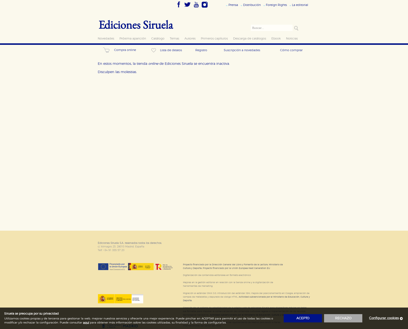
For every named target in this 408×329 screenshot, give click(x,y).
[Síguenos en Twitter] (187, 8)
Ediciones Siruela (136, 24)
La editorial (300, 5)
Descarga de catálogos (249, 38)
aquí (86, 322)
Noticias (292, 38)
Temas (174, 38)
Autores (190, 38)
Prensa (233, 5)
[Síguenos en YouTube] (196, 8)
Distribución (252, 5)
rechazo (343, 318)
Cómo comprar (291, 50)
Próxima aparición (132, 38)
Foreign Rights (276, 5)
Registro (201, 50)
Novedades (106, 38)
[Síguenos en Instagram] (204, 8)
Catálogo (157, 38)
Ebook (276, 38)
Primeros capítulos (214, 38)
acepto (302, 318)
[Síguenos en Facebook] (179, 8)
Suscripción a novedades (242, 50)
